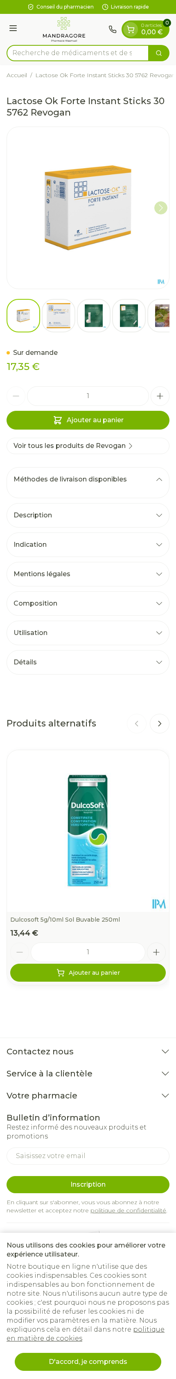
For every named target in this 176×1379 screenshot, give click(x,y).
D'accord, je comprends (88, 1362)
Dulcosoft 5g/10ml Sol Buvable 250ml (65, 919)
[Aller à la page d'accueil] (64, 29)
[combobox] (78, 53)
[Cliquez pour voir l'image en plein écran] (88, 208)
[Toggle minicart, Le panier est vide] (130, 29)
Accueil (17, 75)
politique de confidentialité (128, 1210)
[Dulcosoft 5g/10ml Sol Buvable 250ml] (88, 831)
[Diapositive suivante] (159, 723)
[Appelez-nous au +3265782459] (112, 29)
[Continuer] (160, 207)
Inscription (88, 1184)
